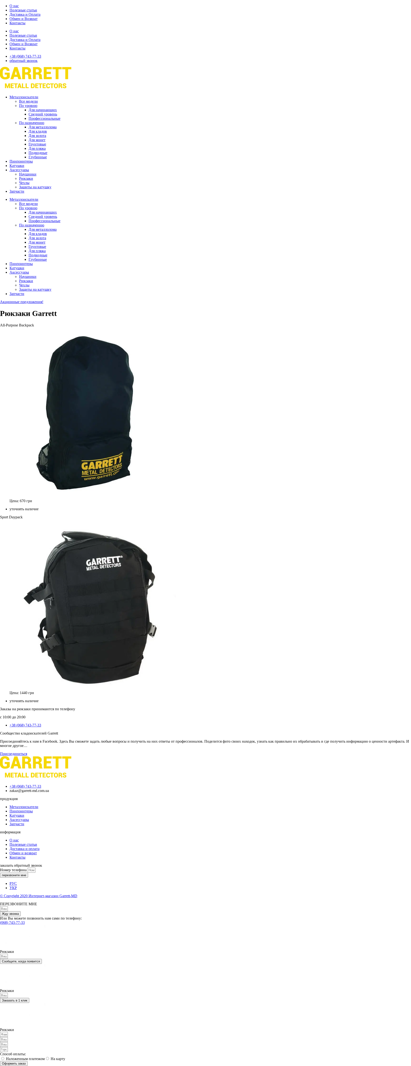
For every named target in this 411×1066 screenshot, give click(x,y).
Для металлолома (43, 127)
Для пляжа (37, 148)
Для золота (37, 136)
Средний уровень (43, 114)
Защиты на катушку (35, 187)
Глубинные (38, 157)
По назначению (31, 123)
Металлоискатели (24, 97)
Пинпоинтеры (21, 161)
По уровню (28, 106)
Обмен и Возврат (24, 19)
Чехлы (24, 183)
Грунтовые (37, 144)
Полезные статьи (23, 10)
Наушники (27, 174)
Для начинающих (43, 110)
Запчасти (17, 191)
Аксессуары (19, 170)
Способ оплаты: (13, 1054)
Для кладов (38, 131)
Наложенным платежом (25, 1059)
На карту (58, 1059)
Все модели (28, 101)
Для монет (37, 140)
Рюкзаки (26, 178)
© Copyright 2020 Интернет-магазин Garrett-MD (38, 896)
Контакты (17, 23)
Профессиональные (44, 118)
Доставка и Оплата (25, 14)
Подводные (38, 153)
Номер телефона (14, 870)
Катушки (17, 166)
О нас (14, 6)
